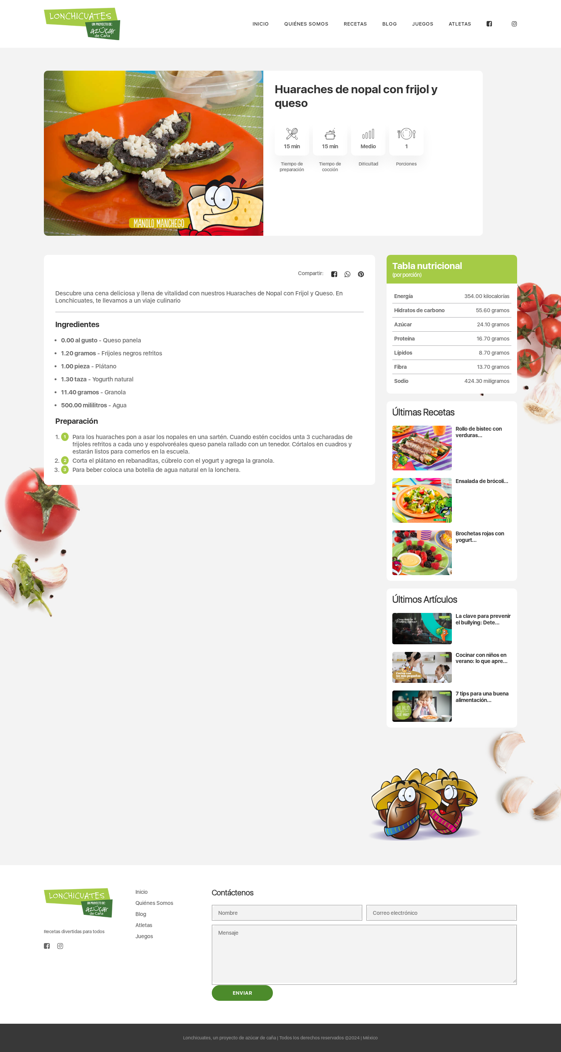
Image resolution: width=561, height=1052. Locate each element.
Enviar (242, 993)
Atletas (460, 24)
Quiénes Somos (306, 24)
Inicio (261, 24)
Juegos (423, 24)
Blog (389, 24)
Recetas (355, 24)
